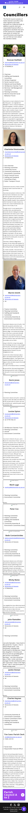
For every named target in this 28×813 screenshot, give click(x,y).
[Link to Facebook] (11, 805)
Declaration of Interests (11, 64)
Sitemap (21, 809)
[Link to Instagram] (19, 805)
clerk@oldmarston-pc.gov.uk (13, 737)
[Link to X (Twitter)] (15, 805)
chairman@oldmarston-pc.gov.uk (14, 62)
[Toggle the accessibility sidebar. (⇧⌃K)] (24, 809)
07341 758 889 (14, 1)
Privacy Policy (14, 809)
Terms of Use (13, 811)
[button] (24, 8)
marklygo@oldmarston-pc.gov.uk (14, 487)
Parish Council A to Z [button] (10, 795)
